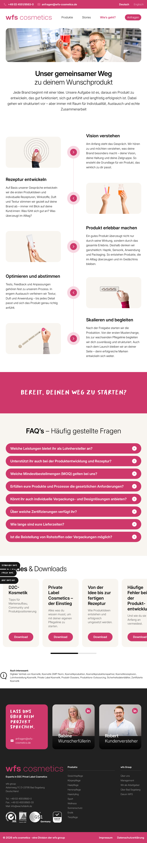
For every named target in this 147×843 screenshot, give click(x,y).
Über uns (125, 775)
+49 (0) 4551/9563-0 (21, 4)
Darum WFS (127, 794)
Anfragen (133, 17)
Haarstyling (73, 794)
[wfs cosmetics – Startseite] (34, 768)
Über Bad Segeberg (130, 789)
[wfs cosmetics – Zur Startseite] (29, 17)
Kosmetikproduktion (75, 674)
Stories (86, 17)
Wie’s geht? (108, 17)
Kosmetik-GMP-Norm (53, 674)
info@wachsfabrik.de (21, 806)
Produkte (67, 17)
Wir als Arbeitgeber (130, 785)
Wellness (72, 803)
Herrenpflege (74, 789)
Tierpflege (73, 817)
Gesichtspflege (75, 775)
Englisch (139, 4)
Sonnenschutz (75, 808)
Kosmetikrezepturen (126, 674)
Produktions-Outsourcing (93, 677)
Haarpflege (73, 785)
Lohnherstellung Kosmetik (23, 677)
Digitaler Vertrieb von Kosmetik (25, 674)
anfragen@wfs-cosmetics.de (59, 4)
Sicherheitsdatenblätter (118, 677)
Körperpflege (74, 780)
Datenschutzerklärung (130, 837)
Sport (70, 798)
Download (21, 637)
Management (127, 780)
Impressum (106, 837)
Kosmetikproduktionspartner (100, 674)
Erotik (70, 812)
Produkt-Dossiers (70, 677)
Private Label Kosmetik (48, 677)
